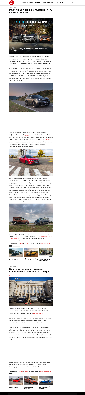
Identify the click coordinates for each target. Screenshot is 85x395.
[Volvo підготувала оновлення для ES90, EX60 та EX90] (16, 252)
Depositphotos (21, 394)
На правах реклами (17, 15)
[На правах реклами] (10, 16)
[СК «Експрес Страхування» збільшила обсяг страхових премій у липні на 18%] (46, 252)
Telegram (20, 243)
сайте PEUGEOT (25, 135)
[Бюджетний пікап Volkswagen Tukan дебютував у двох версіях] (31, 252)
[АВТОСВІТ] (11, 2)
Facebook (26, 243)
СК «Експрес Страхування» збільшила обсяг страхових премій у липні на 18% (45, 259)
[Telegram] (75, 3)
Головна (10, 7)
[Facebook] (73, 3)
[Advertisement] (31, 122)
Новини (14, 7)
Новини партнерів (16, 245)
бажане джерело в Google (46, 243)
